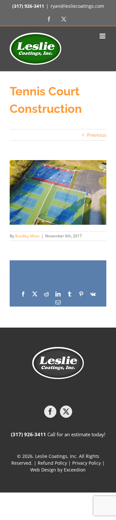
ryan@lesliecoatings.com (77, 6)
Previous (96, 135)
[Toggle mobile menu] (103, 36)
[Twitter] (66, 412)
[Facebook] (50, 412)
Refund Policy (52, 463)
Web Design (43, 470)
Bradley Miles (27, 236)
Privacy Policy (86, 463)
